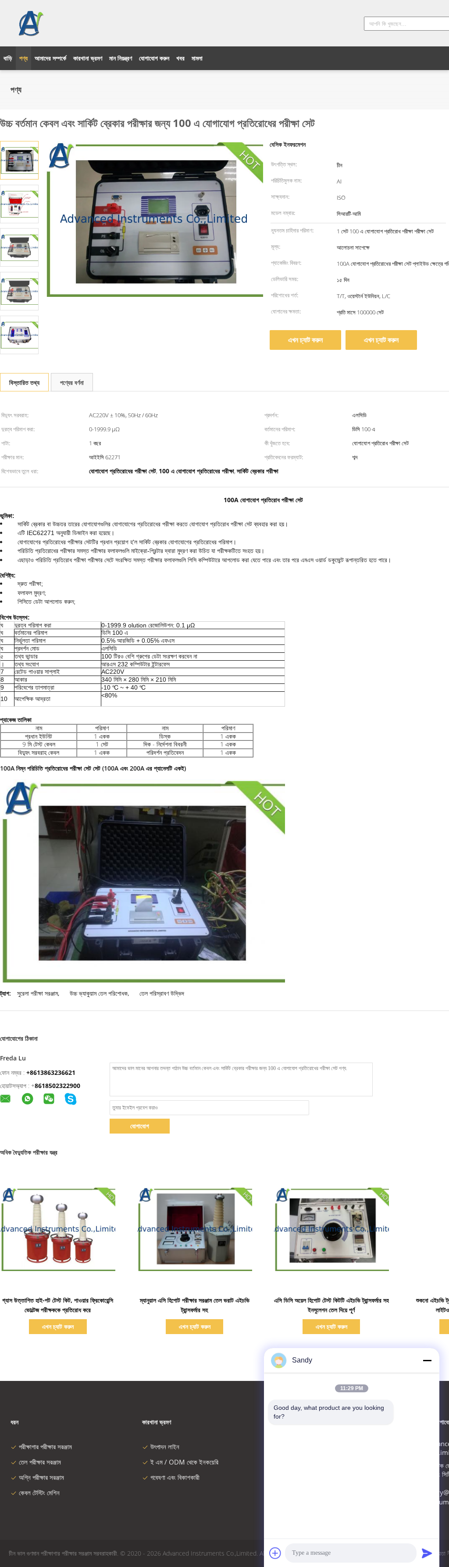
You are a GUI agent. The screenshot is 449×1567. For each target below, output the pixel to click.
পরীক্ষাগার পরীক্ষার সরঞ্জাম (45, 1446)
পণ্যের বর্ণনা (72, 382)
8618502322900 (57, 1085)
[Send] (427, 1553)
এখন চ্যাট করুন (305, 340)
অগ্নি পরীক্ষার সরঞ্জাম (41, 1477)
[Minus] (427, 1360)
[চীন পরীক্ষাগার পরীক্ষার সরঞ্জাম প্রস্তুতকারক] (30, 23)
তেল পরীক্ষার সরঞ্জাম (40, 1462)
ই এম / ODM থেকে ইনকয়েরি (184, 1462)
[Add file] (275, 1553)
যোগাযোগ (139, 1126)
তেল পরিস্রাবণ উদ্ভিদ (161, 993)
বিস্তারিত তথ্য (24, 382)
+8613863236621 (50, 1072)
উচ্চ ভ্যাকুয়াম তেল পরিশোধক (99, 993)
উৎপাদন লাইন (164, 1446)
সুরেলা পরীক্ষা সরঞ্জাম (37, 993)
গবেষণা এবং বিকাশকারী (175, 1477)
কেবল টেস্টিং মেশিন (39, 1492)
